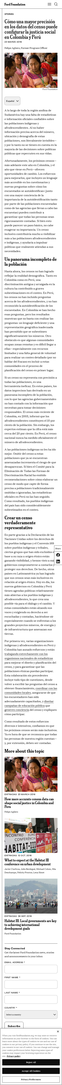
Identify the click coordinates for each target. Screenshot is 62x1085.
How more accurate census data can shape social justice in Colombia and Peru (29, 803)
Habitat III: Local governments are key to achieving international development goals (30, 924)
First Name (12, 977)
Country (11, 1008)
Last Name (12, 993)
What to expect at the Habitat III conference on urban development (28, 862)
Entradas (11, 794)
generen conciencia (17, 710)
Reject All (31, 1062)
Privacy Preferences (31, 1079)
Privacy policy (13, 1056)
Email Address (15, 962)
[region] (31, 1056)
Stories (9, 14)
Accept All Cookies (31, 1070)
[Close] (58, 1031)
